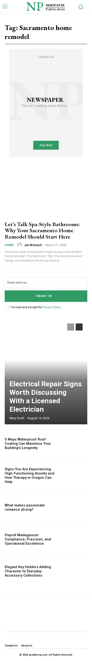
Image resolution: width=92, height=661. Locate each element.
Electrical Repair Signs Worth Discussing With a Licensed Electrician (45, 396)
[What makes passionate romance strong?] (75, 507)
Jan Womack (33, 245)
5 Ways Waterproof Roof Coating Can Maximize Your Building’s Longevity (28, 443)
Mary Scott (16, 418)
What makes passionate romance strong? (25, 507)
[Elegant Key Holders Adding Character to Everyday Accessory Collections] (75, 571)
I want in (43, 296)
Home (9, 245)
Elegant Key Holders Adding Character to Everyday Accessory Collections (28, 571)
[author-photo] (20, 245)
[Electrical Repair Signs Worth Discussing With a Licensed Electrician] (46, 371)
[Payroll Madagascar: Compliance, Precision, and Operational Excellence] (75, 539)
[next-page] (79, 326)
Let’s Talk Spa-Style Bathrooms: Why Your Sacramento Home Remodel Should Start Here (42, 230)
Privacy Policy (51, 307)
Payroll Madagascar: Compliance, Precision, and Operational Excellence (28, 539)
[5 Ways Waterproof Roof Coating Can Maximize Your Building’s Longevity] (75, 443)
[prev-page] (70, 326)
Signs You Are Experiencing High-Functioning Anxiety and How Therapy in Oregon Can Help (29, 475)
